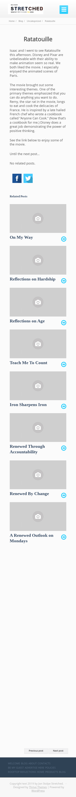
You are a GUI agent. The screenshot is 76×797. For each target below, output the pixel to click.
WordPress (38, 790)
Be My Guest (16, 767)
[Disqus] (38, 602)
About (32, 763)
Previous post (36, 750)
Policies (50, 767)
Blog (24, 763)
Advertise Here (34, 767)
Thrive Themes (38, 787)
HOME (40, 772)
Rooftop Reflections (22, 772)
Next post (58, 750)
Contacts (44, 763)
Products (51, 772)
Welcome (14, 763)
